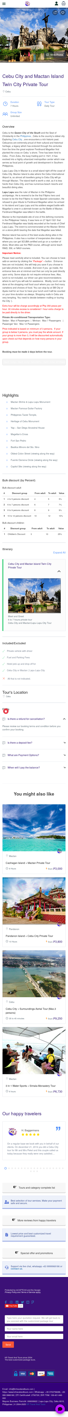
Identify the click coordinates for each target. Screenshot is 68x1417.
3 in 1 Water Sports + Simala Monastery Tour (31, 1086)
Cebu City (17, 139)
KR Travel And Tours (35, 1404)
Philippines (25, 136)
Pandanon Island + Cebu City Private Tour (29, 936)
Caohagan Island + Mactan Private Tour (28, 863)
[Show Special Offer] (6, 711)
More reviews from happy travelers (36, 1220)
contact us (16, 1268)
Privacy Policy (11, 1292)
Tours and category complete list (36, 1187)
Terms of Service (28, 1292)
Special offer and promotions (36, 1253)
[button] (5, 1168)
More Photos (56, 54)
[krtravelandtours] (59, 851)
